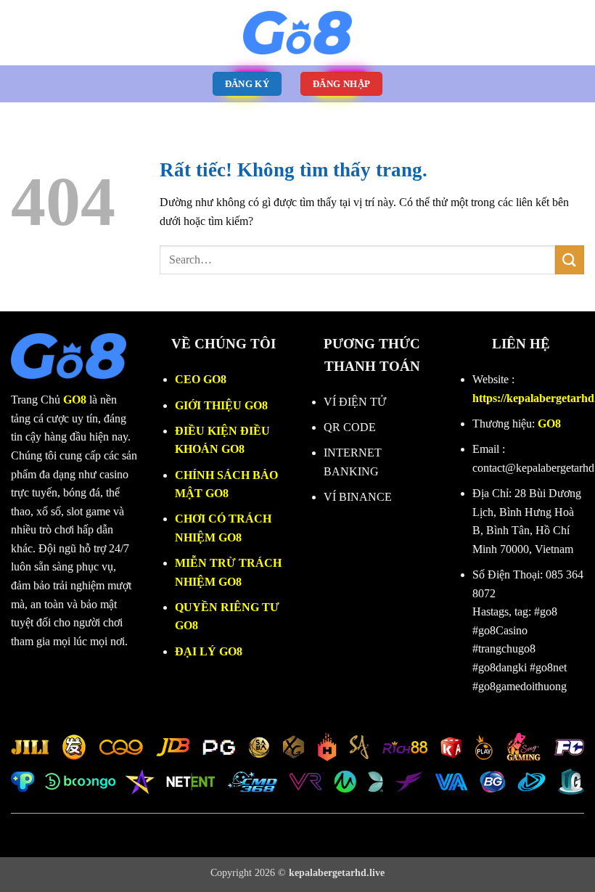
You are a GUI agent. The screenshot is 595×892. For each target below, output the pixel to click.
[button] (19, 32)
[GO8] (298, 32)
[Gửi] (569, 259)
